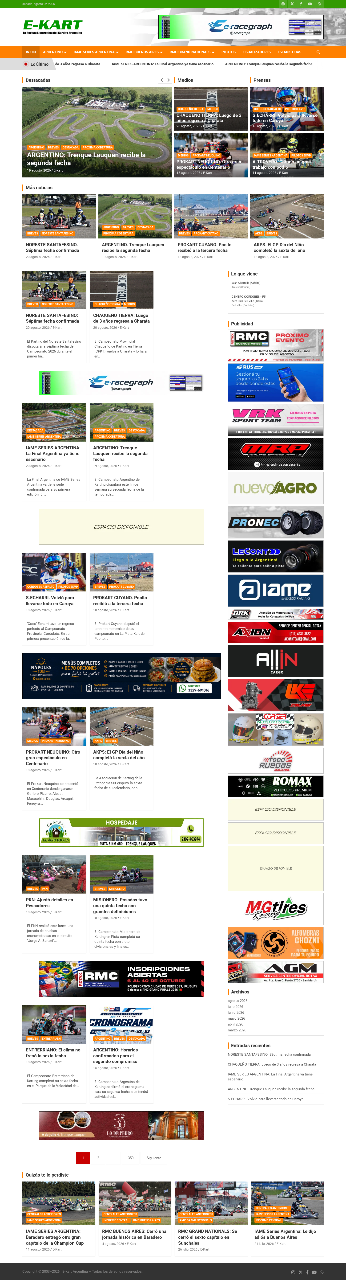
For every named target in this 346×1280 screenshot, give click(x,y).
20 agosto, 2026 (188, 126)
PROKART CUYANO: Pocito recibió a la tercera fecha (205, 247)
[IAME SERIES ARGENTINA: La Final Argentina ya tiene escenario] (54, 422)
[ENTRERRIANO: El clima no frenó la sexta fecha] (54, 1024)
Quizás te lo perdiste (47, 1175)
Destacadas (38, 80)
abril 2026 (235, 1024)
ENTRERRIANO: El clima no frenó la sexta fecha (53, 1052)
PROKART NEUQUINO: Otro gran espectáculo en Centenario (209, 164)
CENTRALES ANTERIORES (44, 1214)
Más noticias (39, 187)
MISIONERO (117, 888)
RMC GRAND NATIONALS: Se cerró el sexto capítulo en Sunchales (207, 1237)
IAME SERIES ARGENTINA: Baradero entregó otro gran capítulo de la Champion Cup (55, 1237)
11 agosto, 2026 (264, 173)
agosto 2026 (237, 1001)
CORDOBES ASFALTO (267, 109)
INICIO (31, 52)
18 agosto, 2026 (188, 173)
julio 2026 (235, 1007)
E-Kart (58, 170)
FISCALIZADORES (257, 52)
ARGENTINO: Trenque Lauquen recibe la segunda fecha (194, 64)
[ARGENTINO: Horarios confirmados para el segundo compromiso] (121, 1024)
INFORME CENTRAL (116, 1220)
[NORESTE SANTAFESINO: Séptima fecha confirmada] (54, 290)
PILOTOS (228, 52)
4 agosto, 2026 (113, 1244)
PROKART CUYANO (206, 233)
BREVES (53, 147)
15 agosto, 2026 (39, 170)
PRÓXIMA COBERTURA (118, 233)
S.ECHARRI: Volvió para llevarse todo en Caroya (288, 64)
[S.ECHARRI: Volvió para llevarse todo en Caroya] (54, 572)
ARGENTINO (53, 52)
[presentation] (161, 80)
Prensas (262, 80)
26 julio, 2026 (187, 1249)
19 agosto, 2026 (114, 257)
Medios (185, 80)
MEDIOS (212, 109)
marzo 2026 (237, 1030)
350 (130, 1158)
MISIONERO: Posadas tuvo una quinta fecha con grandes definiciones (120, 905)
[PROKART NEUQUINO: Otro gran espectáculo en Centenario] (54, 726)
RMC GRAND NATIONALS (190, 52)
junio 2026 (236, 1012)
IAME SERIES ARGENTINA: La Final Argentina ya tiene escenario (88, 64)
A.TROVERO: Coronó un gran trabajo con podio (282, 164)
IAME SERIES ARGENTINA (94, 52)
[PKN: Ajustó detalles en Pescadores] (54, 874)
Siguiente (154, 1158)
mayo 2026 (236, 1018)
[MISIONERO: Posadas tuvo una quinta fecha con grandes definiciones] (121, 874)
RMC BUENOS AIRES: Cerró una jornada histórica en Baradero (134, 1234)
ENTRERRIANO (51, 1038)
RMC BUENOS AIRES (142, 52)
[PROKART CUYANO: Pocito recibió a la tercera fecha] (121, 572)
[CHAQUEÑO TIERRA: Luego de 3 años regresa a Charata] (121, 290)
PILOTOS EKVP (295, 109)
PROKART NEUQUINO (206, 155)
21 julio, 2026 (264, 1244)
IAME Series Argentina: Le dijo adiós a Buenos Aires (285, 1234)
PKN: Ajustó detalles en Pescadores (49, 902)
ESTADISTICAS (289, 52)
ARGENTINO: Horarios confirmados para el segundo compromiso (90, 159)
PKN (45, 888)
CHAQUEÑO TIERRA (190, 109)
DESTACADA (71, 147)
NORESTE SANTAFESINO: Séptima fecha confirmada (52, 247)
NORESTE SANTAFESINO (57, 233)
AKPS (258, 233)
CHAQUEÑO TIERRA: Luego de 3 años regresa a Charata (209, 118)
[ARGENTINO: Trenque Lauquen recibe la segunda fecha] (121, 422)
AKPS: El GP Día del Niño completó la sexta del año (279, 247)
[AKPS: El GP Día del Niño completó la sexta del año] (121, 726)
